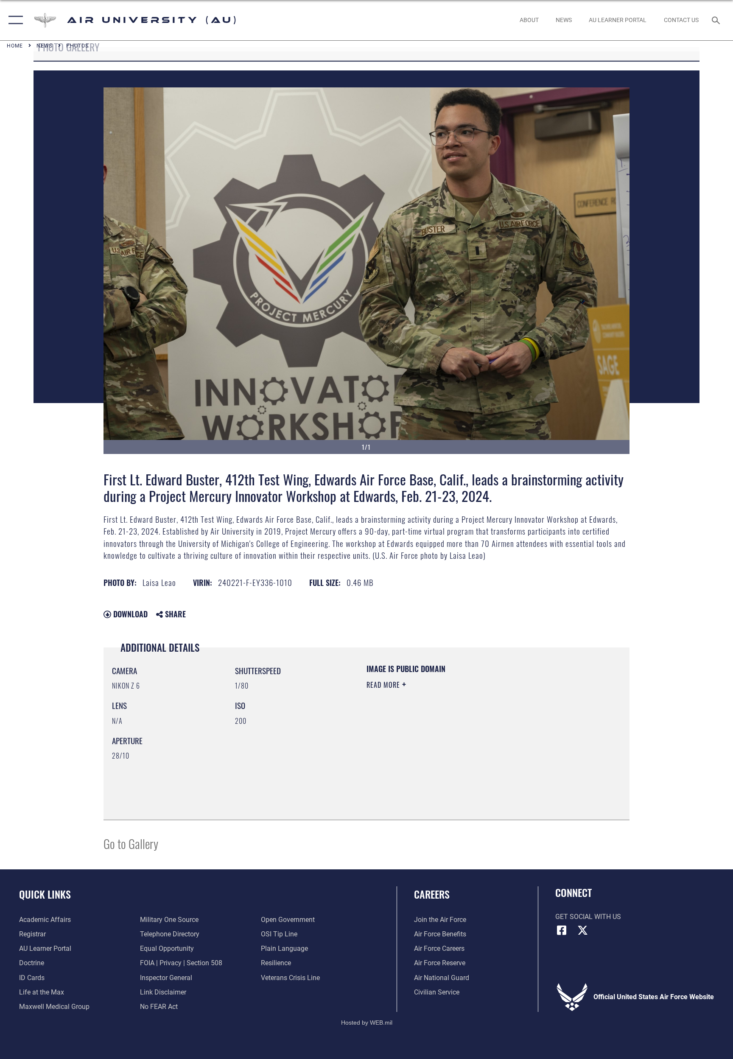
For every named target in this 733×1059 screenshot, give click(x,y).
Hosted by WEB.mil (366, 1022)
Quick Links (45, 894)
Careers (432, 894)
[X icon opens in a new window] (582, 930)
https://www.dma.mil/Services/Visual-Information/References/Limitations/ (449, 744)
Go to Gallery (131, 843)
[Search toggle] (717, 20)
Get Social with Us (588, 917)
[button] (14, 20)
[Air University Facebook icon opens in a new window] (561, 930)
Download (129, 613)
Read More (384, 685)
